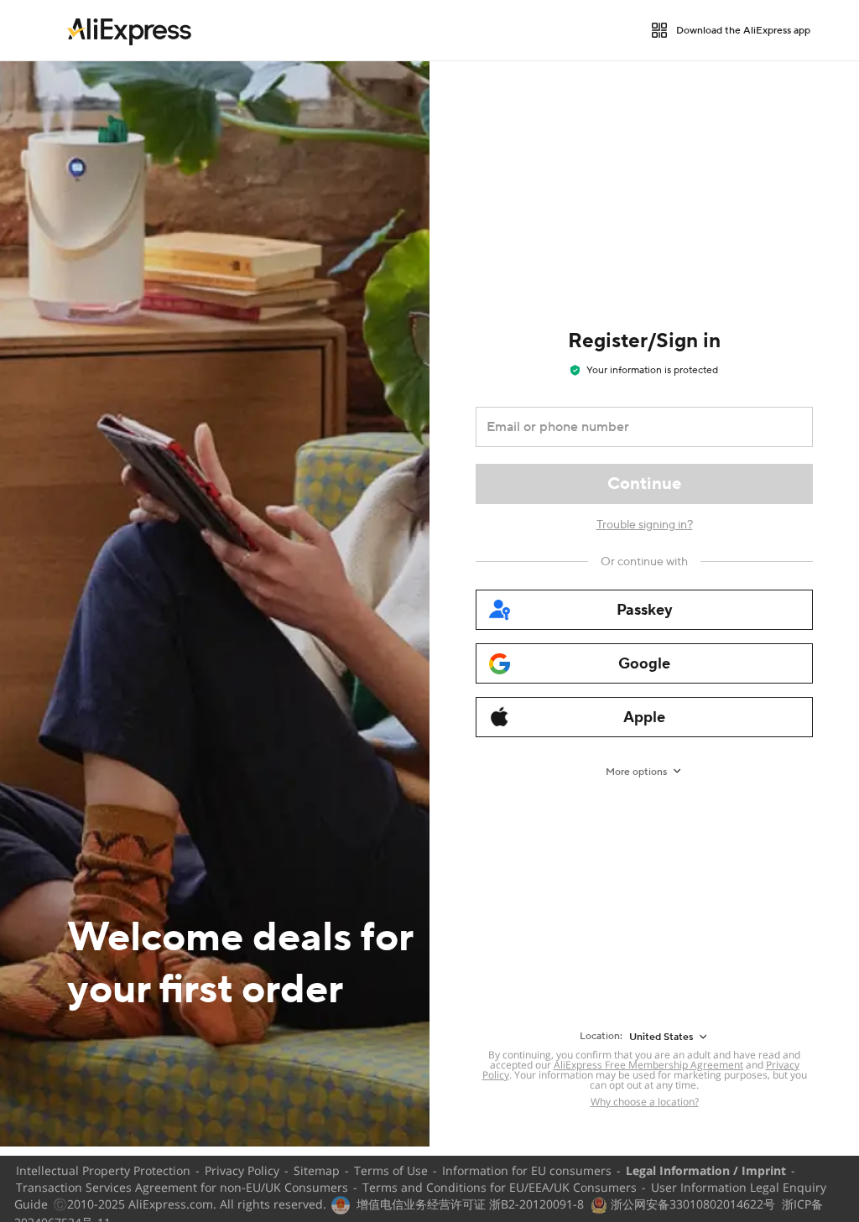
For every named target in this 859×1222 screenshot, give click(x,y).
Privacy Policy (242, 1170)
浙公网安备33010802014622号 (691, 1204)
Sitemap (317, 1170)
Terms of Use (391, 1170)
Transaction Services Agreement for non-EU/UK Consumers (182, 1187)
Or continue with (644, 561)
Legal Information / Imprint (706, 1170)
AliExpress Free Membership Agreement (648, 1065)
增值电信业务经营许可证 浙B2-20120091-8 (470, 1204)
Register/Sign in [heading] (644, 341)
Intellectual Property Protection (103, 1170)
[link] (129, 30)
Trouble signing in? (644, 525)
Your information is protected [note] (652, 370)
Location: (601, 1036)
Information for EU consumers (527, 1170)
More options (636, 772)
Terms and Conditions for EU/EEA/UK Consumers (499, 1187)
